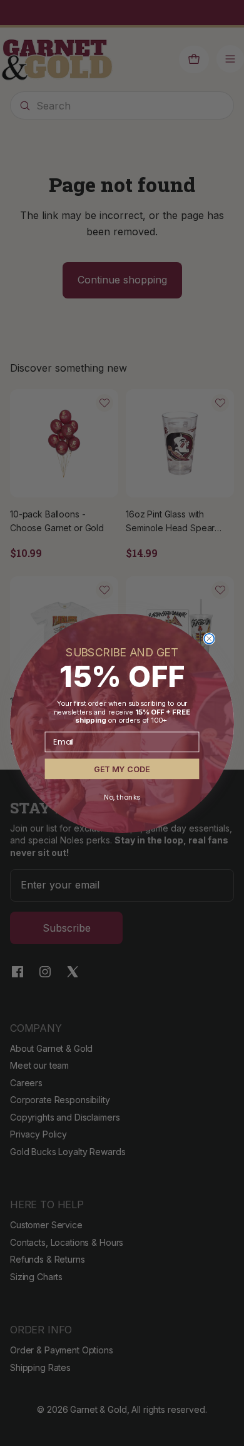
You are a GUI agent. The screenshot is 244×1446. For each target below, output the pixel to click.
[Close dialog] (209, 638)
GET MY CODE (122, 768)
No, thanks (122, 797)
